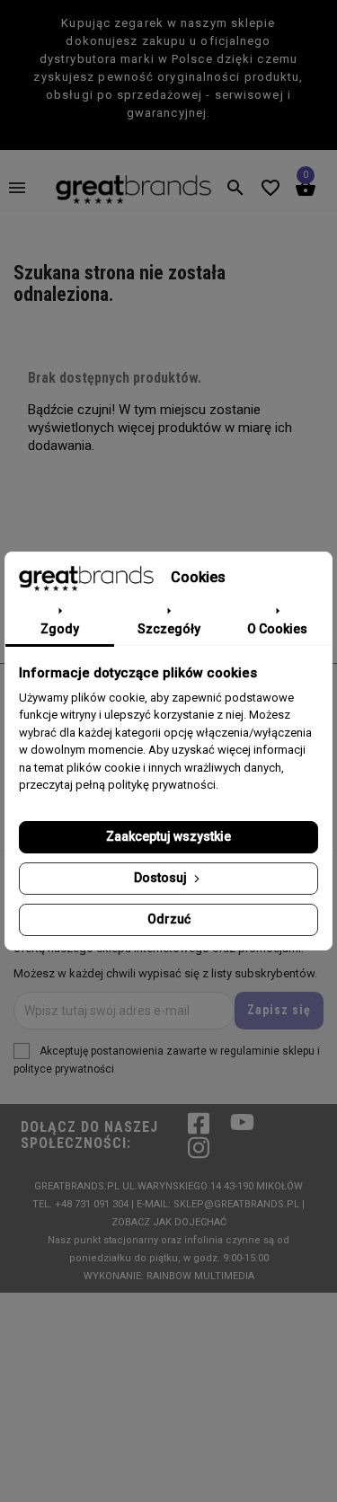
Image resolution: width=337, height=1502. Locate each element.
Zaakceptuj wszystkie (168, 836)
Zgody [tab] (59, 629)
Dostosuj (162, 877)
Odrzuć (169, 919)
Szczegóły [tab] (168, 629)
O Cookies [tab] (277, 629)
